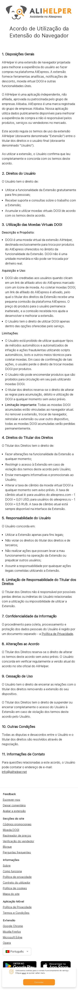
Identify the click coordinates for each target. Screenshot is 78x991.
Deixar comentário (14, 805)
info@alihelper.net (14, 772)
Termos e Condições (16, 912)
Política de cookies (15, 888)
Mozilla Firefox (12, 931)
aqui (24, 973)
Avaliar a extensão (14, 811)
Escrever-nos (11, 799)
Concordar (39, 982)
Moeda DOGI (11, 829)
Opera (7, 942)
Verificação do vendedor (18, 841)
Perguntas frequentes (17, 852)
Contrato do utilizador (16, 882)
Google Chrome (13, 926)
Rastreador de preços (17, 835)
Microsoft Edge (12, 937)
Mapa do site (11, 893)
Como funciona (12, 871)
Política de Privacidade (57, 634)
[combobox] (17, 951)
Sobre (7, 865)
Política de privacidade (17, 876)
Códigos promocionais (17, 824)
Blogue (7, 846)
